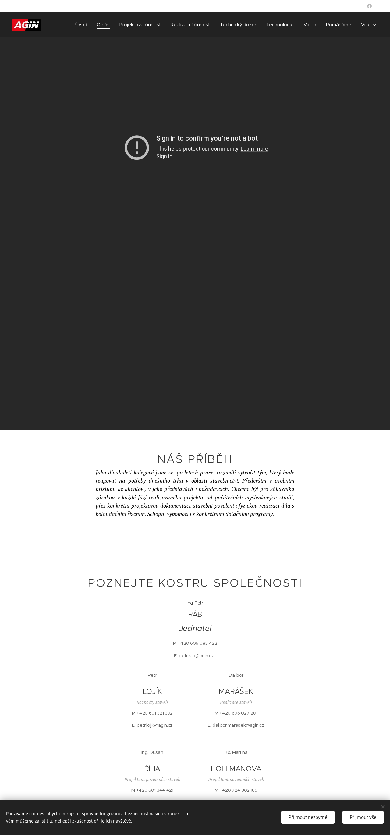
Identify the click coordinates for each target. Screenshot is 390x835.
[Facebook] (369, 6)
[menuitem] (83, 24)
